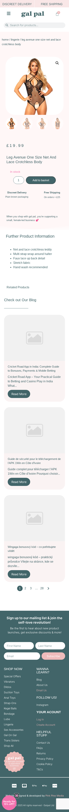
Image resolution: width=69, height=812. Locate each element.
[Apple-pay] (44, 785)
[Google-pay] (34, 785)
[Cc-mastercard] (24, 785)
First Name (11, 640)
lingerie (15, 39)
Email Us (41, 690)
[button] (57, 63)
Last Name (42, 640)
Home (5, 39)
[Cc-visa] (14, 785)
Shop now (13, 669)
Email (7, 650)
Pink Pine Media (54, 795)
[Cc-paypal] (54, 785)
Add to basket (41, 180)
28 (42, 588)
